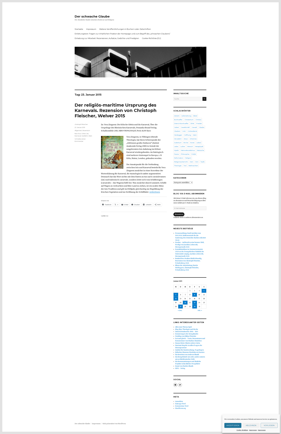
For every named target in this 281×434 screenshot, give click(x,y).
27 (180, 306)
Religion (188, 158)
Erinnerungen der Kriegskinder (186, 334)
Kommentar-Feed (181, 406)
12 (176, 299)
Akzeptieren (232, 425)
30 (194, 306)
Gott (184, 131)
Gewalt (194, 127)
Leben (199, 142)
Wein (90, 136)
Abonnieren (179, 214)
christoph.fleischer (81, 124)
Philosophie (185, 154)
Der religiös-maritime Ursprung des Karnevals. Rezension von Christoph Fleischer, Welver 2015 (116, 110)
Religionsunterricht (181, 162)
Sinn (196, 162)
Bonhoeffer (178, 120)
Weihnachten (193, 165)
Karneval (78, 136)
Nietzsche (200, 150)
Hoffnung (187, 135)
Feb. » (200, 310)
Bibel (195, 116)
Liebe (176, 146)
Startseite (79, 29)
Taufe (202, 162)
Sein (191, 162)
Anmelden (179, 401)
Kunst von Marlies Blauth (184, 366)
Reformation (178, 158)
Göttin (83, 133)
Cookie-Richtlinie (242, 430)
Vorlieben (269, 425)
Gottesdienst (192, 131)
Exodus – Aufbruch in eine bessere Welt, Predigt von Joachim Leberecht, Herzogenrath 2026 (189, 244)
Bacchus (78, 133)
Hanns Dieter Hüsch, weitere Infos (187, 343)
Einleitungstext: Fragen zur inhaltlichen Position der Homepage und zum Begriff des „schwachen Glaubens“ (122, 34)
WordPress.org (180, 408)
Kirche (186, 142)
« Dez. (180, 310)
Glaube (201, 127)
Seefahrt (85, 136)
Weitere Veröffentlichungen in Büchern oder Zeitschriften (125, 29)
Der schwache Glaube (92, 16)
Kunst (192, 142)
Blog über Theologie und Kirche (186, 329)
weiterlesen (154, 192)
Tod (185, 165)
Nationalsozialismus (188, 150)
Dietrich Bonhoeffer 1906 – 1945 (186, 332)
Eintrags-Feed (180, 404)
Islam (195, 135)
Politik (194, 154)
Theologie (177, 165)
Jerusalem (178, 139)
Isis (87, 133)
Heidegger (178, 135)
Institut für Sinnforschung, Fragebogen (189, 350)
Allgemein (78, 130)
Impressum (253, 430)
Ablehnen (251, 425)
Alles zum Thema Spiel (183, 327)
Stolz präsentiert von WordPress (114, 424)
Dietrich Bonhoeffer (181, 123)
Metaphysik (199, 146)
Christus (198, 120)
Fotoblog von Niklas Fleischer (185, 336)
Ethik (192, 123)
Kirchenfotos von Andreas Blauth (187, 355)
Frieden (199, 123)
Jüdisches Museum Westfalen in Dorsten (189, 352)
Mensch (190, 146)
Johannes (193, 139)
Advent (176, 116)
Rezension (86, 130)
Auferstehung (186, 116)
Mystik (176, 150)
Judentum (177, 142)
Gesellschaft (185, 127)
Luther (182, 146)
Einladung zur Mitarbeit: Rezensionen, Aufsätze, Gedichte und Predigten (107, 38)
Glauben (177, 131)
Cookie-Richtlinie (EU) (151, 38)
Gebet (176, 127)
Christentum (189, 120)
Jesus (186, 139)
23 (194, 303)
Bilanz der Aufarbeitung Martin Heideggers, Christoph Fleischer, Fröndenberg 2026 (187, 267)
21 (185, 303)
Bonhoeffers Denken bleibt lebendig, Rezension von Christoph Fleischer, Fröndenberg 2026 (188, 261)
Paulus (176, 154)
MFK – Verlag (180, 368)
